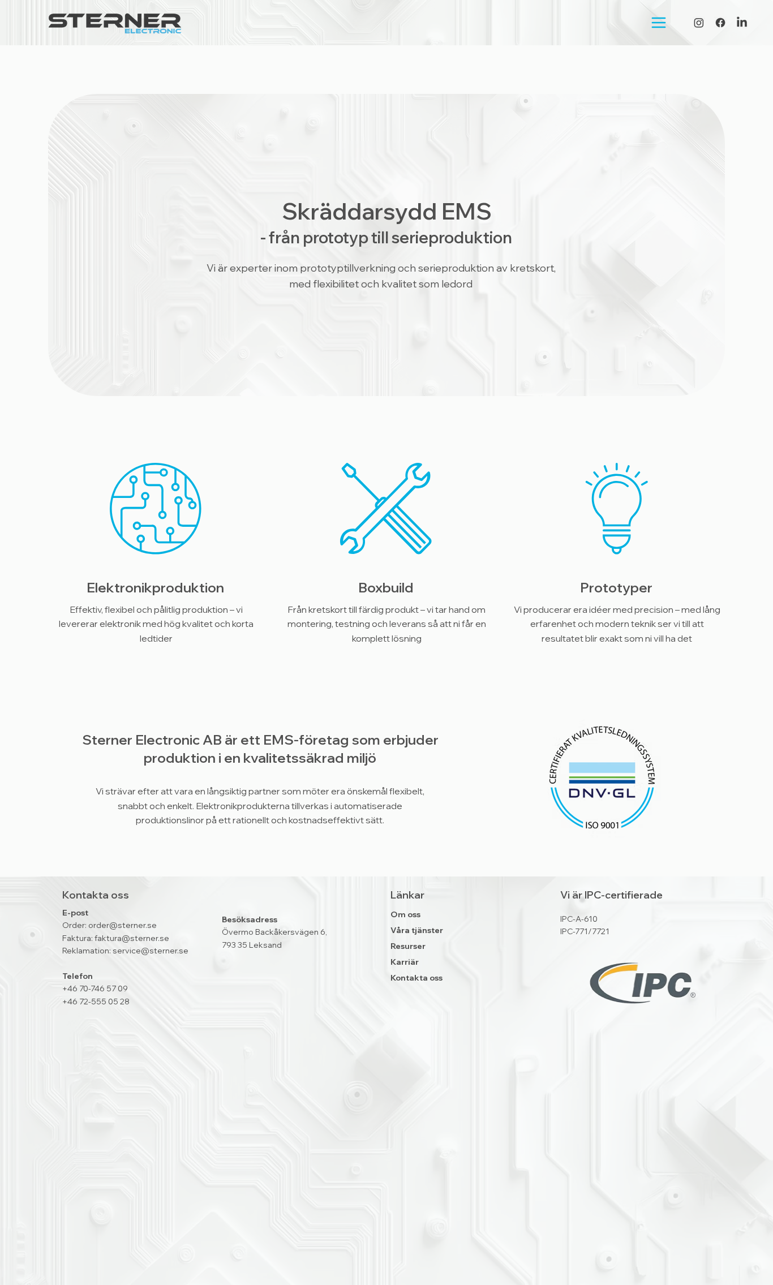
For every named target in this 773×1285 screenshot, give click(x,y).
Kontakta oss (416, 978)
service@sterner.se (150, 951)
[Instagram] (699, 22)
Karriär (404, 962)
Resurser (408, 946)
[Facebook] (720, 22)
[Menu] (649, 22)
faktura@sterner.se (132, 938)
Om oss (405, 914)
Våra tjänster (416, 930)
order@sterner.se (122, 925)
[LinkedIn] (742, 22)
